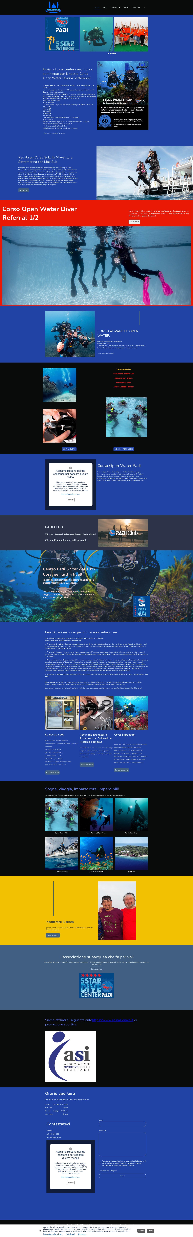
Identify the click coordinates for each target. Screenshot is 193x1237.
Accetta (71, 500)
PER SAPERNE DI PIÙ (106, 353)
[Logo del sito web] (53, 7)
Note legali (70, 1234)
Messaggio (102, 1130)
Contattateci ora (96, 969)
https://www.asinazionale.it (112, 1020)
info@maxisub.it (103, 674)
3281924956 (122, 674)
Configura (82, 1234)
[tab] (108, 53)
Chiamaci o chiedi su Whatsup (54, 133)
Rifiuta (150, 1231)
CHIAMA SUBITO (69, 449)
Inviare (122, 1176)
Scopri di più (23, 190)
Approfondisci (134, 222)
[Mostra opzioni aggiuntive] (145, 7)
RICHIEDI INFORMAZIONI (123, 449)
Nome (101, 1120)
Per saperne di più (52, 772)
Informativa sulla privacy (70, 494)
